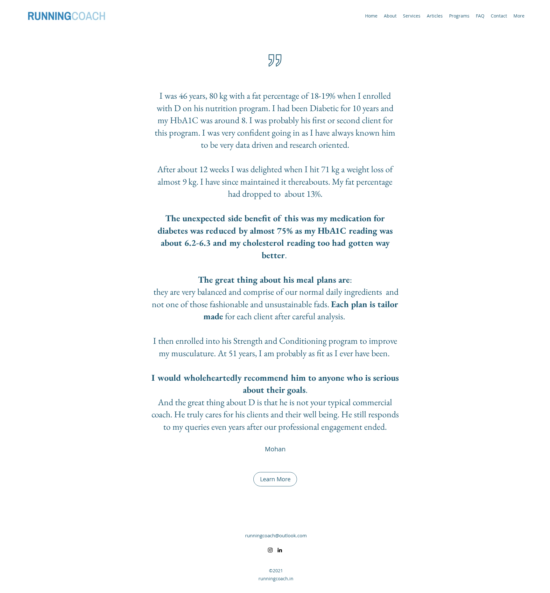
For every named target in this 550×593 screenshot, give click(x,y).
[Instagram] (270, 550)
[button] (275, 479)
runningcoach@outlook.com (276, 535)
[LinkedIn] (280, 550)
